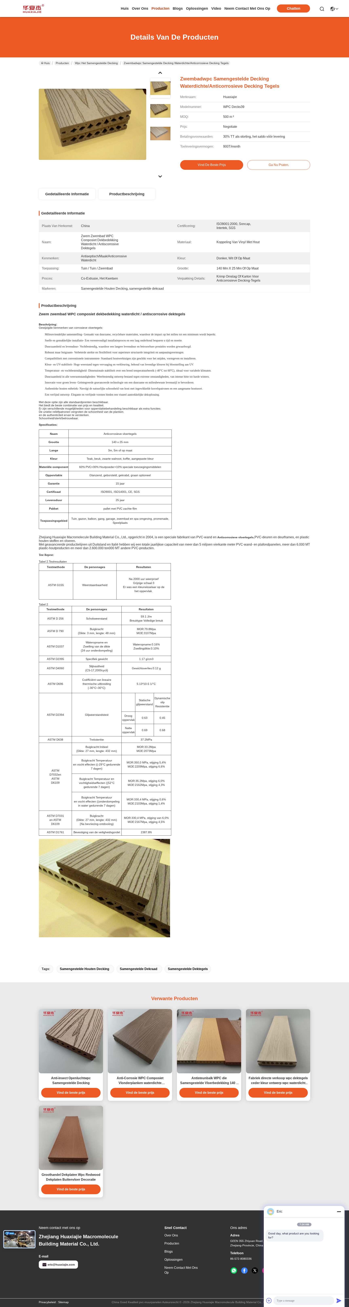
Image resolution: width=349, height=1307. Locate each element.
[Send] (339, 1300)
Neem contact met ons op (181, 1270)
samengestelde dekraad (138, 969)
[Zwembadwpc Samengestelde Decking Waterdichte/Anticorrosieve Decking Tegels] (92, 124)
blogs (178, 8)
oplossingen (197, 8)
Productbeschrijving (126, 194)
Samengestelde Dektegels (188, 969)
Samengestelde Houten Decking (84, 969)
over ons (140, 8)
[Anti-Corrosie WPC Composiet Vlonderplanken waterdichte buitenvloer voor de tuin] (140, 1041)
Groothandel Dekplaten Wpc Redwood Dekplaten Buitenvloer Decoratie (71, 1177)
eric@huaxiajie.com (61, 1264)
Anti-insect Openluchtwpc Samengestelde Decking (71, 1080)
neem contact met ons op (247, 8)
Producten (62, 63)
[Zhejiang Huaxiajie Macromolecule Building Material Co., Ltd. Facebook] (244, 1270)
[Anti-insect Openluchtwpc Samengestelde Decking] (71, 1041)
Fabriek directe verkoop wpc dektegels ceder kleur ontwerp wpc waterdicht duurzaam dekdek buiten (278, 1080)
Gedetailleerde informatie (67, 194)
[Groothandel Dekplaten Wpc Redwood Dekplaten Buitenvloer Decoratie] (71, 1138)
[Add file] (269, 1300)
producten (160, 8)
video (216, 8)
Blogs (168, 1251)
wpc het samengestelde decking (96, 63)
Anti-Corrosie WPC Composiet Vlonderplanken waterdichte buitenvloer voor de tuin (140, 1080)
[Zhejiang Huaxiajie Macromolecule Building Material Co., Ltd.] (32, 8)
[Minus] (338, 1211)
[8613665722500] (234, 1270)
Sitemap (63, 1302)
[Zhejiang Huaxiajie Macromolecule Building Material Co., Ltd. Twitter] (255, 1270)
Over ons (171, 1235)
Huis (125, 8)
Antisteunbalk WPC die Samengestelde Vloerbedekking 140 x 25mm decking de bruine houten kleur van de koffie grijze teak (209, 1080)
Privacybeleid (47, 1302)
